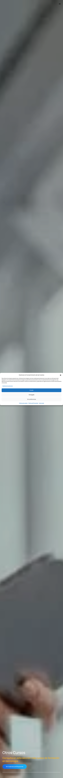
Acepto (31, 390)
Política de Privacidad (33, 403)
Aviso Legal (41, 403)
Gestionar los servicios (7, 386)
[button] (60, 375)
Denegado (31, 394)
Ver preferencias (31, 399)
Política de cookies (23, 403)
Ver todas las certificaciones (14, 766)
